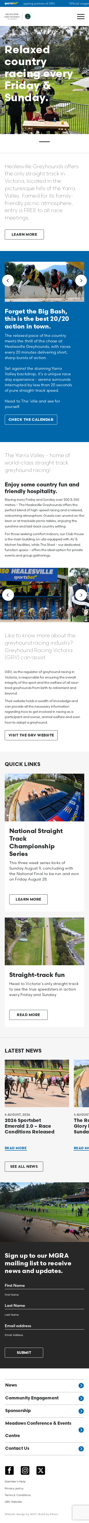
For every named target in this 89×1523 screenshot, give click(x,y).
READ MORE (28, 1015)
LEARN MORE (24, 235)
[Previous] (8, 281)
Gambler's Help (15, 1481)
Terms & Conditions (18, 1495)
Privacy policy (14, 1488)
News (11, 1385)
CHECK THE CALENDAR (31, 420)
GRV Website (13, 1501)
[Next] (81, 281)
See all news (24, 1167)
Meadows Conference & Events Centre (38, 1429)
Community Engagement (32, 1398)
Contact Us (17, 1449)
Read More (16, 1148)
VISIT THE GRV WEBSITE (31, 735)
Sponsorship (18, 1411)
